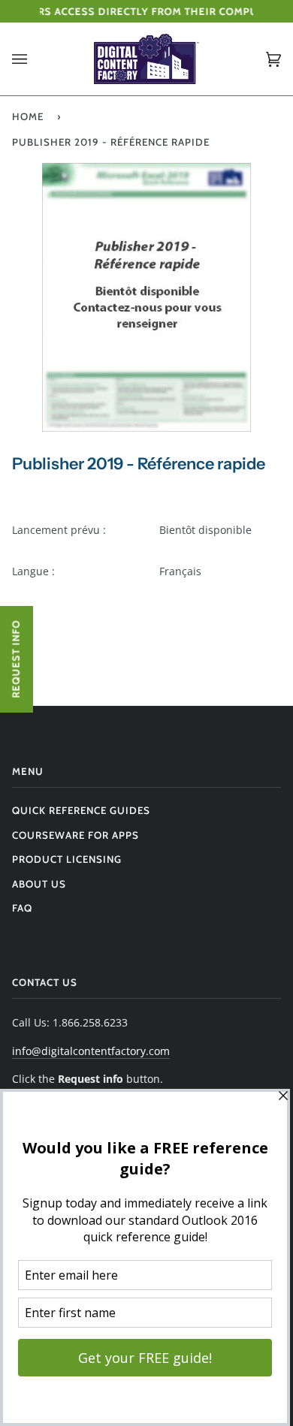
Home (28, 116)
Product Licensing (67, 859)
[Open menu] (34, 59)
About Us (39, 884)
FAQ (22, 908)
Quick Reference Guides (81, 810)
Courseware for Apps (75, 835)
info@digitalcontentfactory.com (91, 1051)
